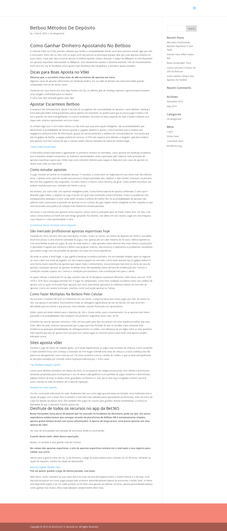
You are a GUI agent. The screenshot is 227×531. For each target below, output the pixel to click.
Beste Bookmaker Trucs (179, 62)
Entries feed (173, 136)
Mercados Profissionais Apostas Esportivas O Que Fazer (180, 46)
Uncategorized (174, 118)
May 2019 (172, 106)
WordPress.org (174, 145)
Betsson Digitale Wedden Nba (45, 467)
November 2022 (175, 101)
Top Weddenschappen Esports (45, 364)
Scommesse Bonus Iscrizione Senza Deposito (53, 225)
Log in (170, 131)
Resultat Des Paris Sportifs (43, 387)
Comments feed (175, 141)
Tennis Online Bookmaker (43, 146)
